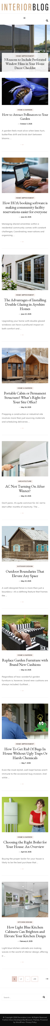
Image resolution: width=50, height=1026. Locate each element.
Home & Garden (25, 110)
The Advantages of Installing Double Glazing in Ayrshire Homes (25, 304)
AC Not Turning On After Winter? (25, 488)
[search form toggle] (47, 21)
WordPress (20, 1022)
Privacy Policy (31, 1022)
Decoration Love (24, 1017)
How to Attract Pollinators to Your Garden (25, 116)
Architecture (25, 481)
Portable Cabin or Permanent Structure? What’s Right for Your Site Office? (25, 397)
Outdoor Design (25, 566)
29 (35, 978)
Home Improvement (31, 60)
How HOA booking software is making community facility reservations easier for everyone (25, 207)
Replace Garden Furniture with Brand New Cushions (25, 662)
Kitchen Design (25, 922)
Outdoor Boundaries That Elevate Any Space (25, 573)
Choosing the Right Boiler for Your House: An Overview (25, 844)
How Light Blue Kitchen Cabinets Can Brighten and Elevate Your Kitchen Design (25, 931)
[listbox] (25, 48)
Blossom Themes (32, 1020)
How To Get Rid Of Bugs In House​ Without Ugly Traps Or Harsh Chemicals (25, 753)
